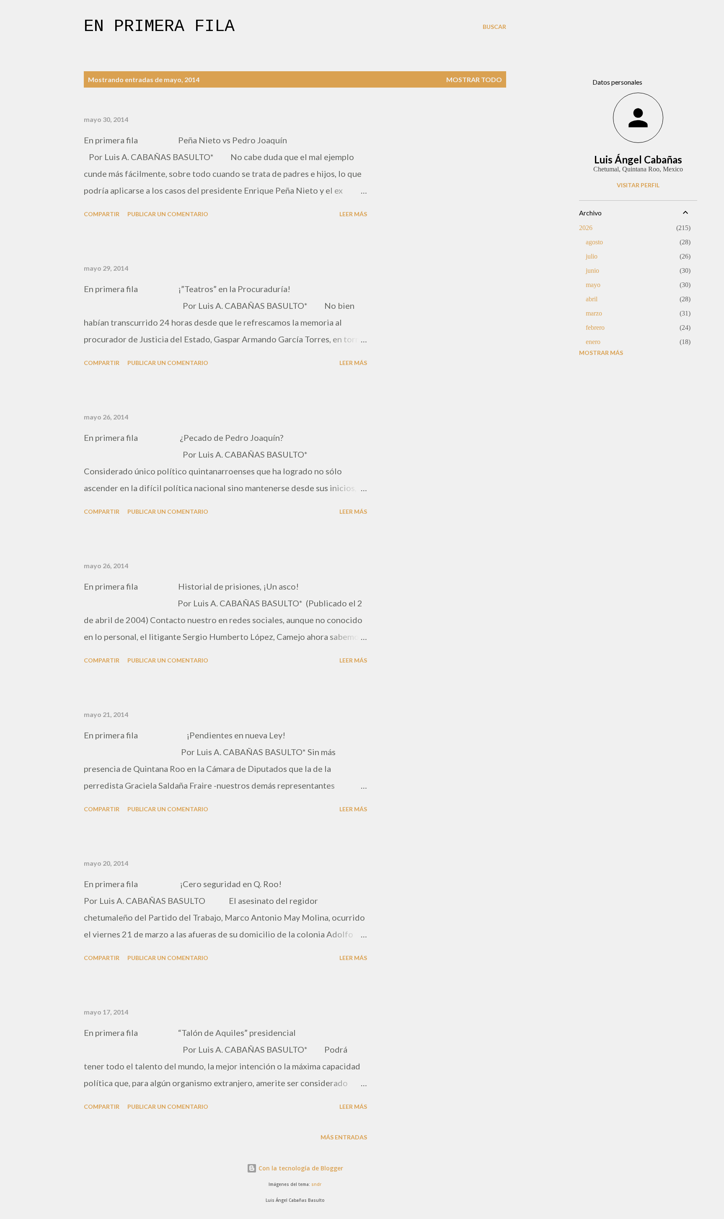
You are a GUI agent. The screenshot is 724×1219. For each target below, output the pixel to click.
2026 (585, 227)
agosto (594, 242)
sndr (316, 1184)
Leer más (353, 213)
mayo (593, 284)
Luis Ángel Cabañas (638, 159)
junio (592, 270)
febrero (595, 327)
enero (593, 341)
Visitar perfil (638, 185)
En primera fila (159, 26)
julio (591, 256)
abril (591, 299)
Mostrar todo (474, 79)
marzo (594, 313)
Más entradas (344, 1137)
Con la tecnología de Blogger (300, 1168)
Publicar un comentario (167, 213)
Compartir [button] (101, 213)
